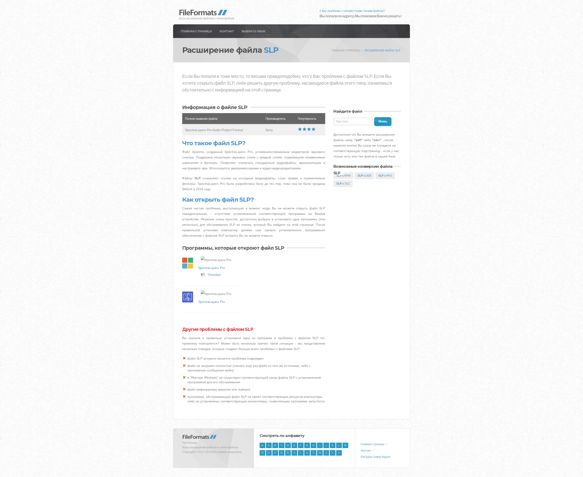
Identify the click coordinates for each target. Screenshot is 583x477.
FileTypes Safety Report (375, 457)
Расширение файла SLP (382, 50)
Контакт (227, 31)
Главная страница (196, 31)
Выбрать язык (253, 31)
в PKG (385, 175)
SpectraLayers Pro (211, 268)
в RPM (343, 175)
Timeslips (214, 275)
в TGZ (343, 183)
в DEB (364, 175)
